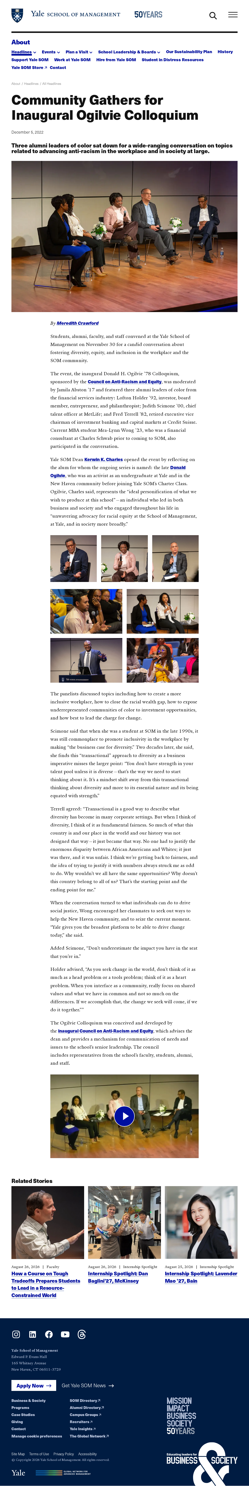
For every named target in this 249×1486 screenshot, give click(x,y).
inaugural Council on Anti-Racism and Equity (105, 1030)
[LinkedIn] (32, 1337)
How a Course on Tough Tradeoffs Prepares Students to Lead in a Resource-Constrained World (45, 1283)
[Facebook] (48, 1337)
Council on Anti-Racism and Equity (124, 381)
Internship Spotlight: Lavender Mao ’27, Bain (201, 1276)
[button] (23, 50)
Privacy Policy (63, 1454)
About (20, 41)
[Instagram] (16, 1337)
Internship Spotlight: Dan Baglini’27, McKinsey (118, 1276)
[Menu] (233, 14)
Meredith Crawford (77, 323)
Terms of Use (39, 1454)
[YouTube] (65, 1337)
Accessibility (87, 1454)
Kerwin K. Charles (103, 459)
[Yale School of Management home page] (66, 16)
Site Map (18, 1454)
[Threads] (81, 1337)
